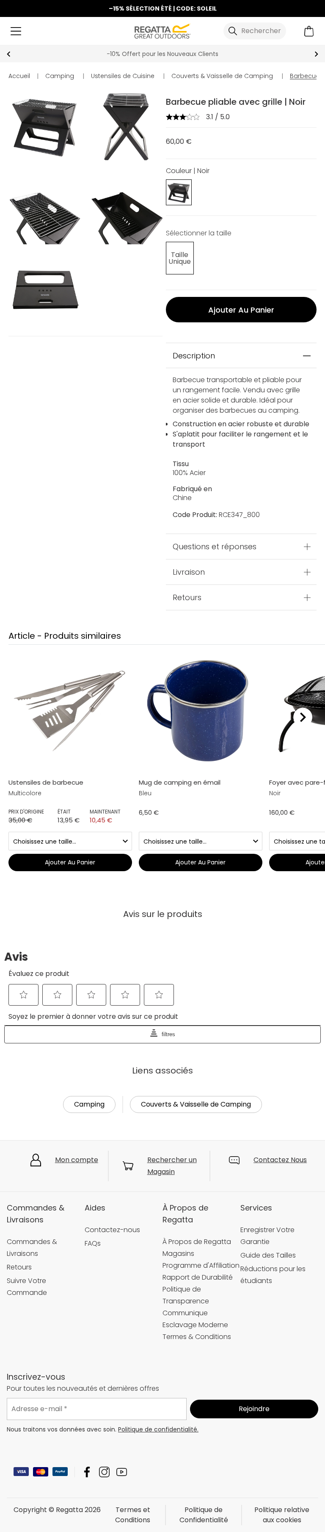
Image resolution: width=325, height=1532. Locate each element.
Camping (89, 1104)
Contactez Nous (280, 1160)
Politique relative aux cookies (281, 1515)
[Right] (302, 717)
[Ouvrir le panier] (309, 31)
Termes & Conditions (196, 1337)
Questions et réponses (214, 546)
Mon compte (76, 1160)
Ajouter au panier (241, 310)
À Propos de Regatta (196, 1242)
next (316, 54)
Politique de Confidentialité (203, 1515)
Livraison (189, 572)
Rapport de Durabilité (197, 1277)
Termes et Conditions (132, 1515)
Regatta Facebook (87, 1472)
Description (194, 355)
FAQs (93, 1243)
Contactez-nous (112, 1230)
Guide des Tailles (268, 1255)
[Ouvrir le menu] (16, 31)
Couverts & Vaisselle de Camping (196, 1104)
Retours (187, 597)
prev (8, 54)
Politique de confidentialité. (158, 1429)
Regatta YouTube (121, 1472)
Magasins (178, 1253)
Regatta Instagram (104, 1472)
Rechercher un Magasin (172, 1166)
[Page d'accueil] (162, 30)
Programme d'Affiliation (201, 1265)
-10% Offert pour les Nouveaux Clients (162, 54)
